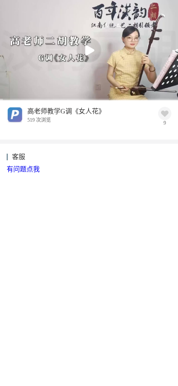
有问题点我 (23, 169)
